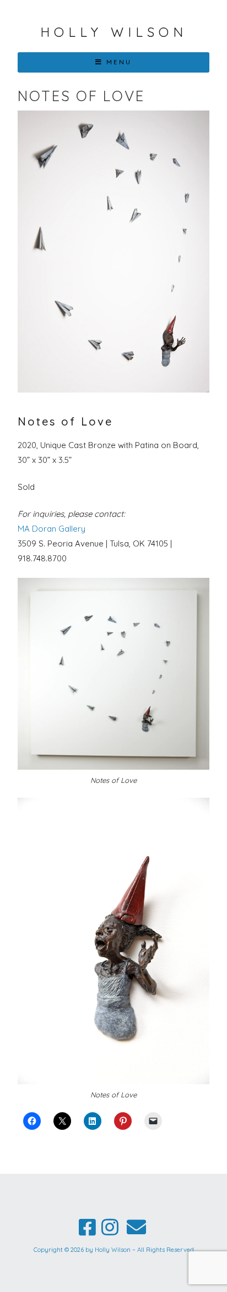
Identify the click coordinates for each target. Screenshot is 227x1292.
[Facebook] (87, 1227)
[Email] (136, 1227)
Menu (119, 62)
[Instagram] (109, 1227)
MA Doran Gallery (51, 528)
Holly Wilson (113, 32)
